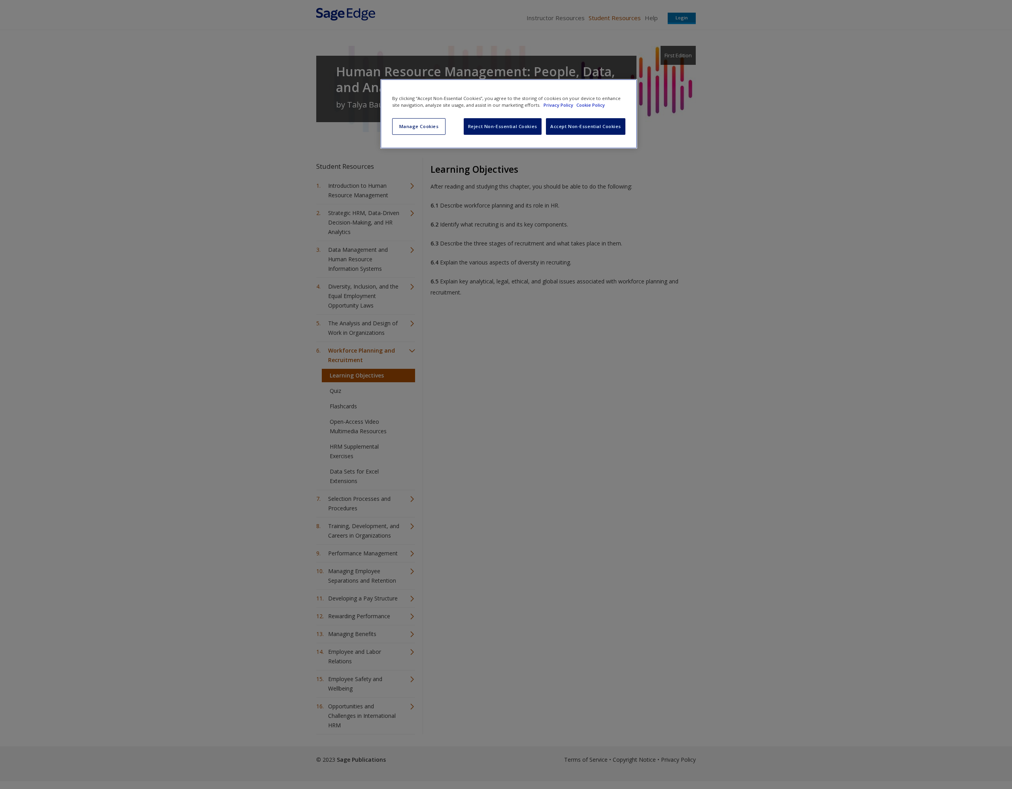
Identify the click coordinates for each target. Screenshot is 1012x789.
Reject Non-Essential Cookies (502, 126)
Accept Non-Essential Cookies (585, 126)
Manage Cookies (419, 126)
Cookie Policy (590, 105)
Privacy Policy (559, 105)
